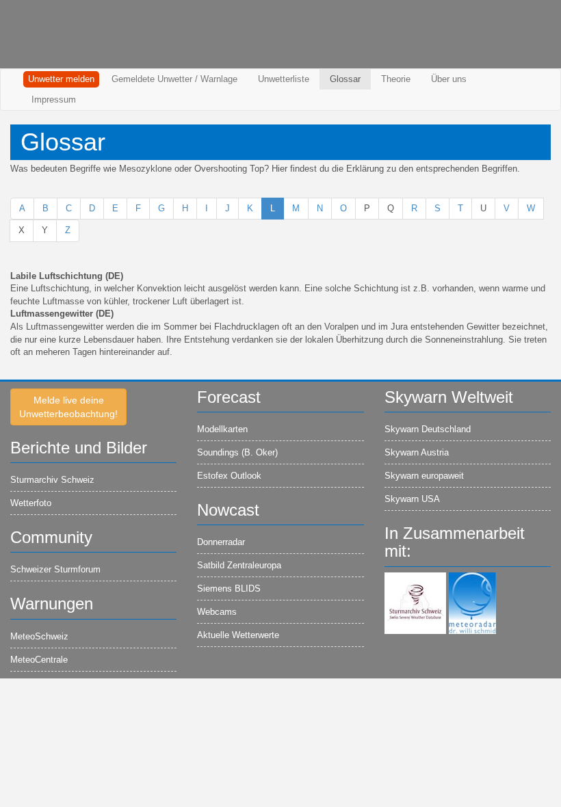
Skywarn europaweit (424, 476)
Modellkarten (222, 429)
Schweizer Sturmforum (55, 569)
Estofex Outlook (229, 476)
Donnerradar (221, 542)
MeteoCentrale (39, 659)
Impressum (53, 99)
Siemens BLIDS (229, 588)
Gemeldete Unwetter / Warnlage (174, 79)
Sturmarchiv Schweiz (52, 480)
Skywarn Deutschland (427, 429)
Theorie (395, 79)
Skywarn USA (412, 499)
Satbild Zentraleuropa (239, 565)
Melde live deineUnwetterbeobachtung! (68, 407)
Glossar (345, 79)
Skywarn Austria (416, 452)
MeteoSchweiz (39, 636)
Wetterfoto (30, 503)
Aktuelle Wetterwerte (238, 635)
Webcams (217, 612)
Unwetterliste (283, 79)
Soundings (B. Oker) (237, 452)
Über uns (449, 79)
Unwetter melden (61, 79)
